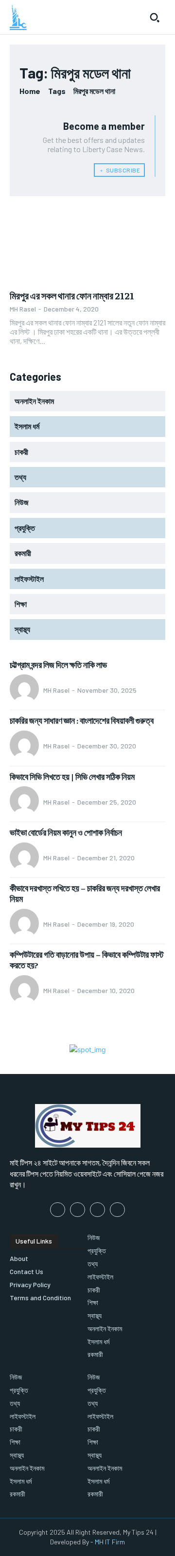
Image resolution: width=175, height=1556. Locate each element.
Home (29, 90)
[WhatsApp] (117, 1209)
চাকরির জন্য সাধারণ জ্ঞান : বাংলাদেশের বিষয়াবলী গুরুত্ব (82, 720)
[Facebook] (57, 1209)
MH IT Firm (110, 1542)
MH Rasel (23, 309)
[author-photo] (26, 689)
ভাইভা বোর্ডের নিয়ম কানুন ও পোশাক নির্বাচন (66, 832)
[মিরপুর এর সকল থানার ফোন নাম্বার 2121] (87, 244)
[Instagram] (77, 1209)
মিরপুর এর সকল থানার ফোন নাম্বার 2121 (72, 295)
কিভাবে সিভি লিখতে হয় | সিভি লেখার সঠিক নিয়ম (72, 776)
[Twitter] (97, 1209)
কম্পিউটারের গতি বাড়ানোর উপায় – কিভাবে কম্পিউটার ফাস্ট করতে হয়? (87, 959)
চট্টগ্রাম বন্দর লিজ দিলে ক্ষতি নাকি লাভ (58, 664)
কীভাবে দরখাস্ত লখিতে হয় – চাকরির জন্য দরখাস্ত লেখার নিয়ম (85, 893)
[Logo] (18, 17)
